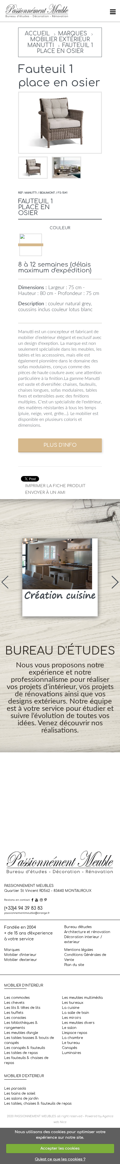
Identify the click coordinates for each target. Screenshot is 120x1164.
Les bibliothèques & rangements (21, 1025)
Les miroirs (71, 1018)
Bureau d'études (78, 927)
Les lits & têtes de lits (22, 1008)
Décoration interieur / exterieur (83, 939)
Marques (72, 33)
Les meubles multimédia (82, 998)
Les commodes (17, 998)
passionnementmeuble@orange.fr (27, 913)
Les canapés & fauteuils (24, 1048)
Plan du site (74, 965)
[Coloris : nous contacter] (30, 244)
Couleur (60, 228)
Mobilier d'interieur (20, 955)
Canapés (69, 1048)
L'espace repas (74, 1033)
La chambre (72, 1038)
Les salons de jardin (21, 1098)
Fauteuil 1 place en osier (65, 48)
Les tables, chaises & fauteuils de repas (37, 1104)
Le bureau (71, 1043)
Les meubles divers (78, 1023)
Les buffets (13, 1013)
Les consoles (15, 1018)
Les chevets (14, 1003)
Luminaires (71, 1053)
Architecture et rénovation (87, 932)
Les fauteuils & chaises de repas (26, 1060)
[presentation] (4, 582)
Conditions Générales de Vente (85, 957)
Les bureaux (72, 1003)
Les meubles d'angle (21, 1033)
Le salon (69, 1028)
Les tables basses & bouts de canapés (29, 1040)
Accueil (37, 33)
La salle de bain (75, 1013)
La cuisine (70, 1008)
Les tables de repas (21, 1053)
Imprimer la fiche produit (55, 486)
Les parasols (15, 1088)
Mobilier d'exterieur (20, 960)
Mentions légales (78, 950)
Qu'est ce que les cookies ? (60, 1159)
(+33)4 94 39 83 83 (23, 908)
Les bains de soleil (19, 1093)
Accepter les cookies (60, 1148)
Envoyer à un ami (45, 493)
